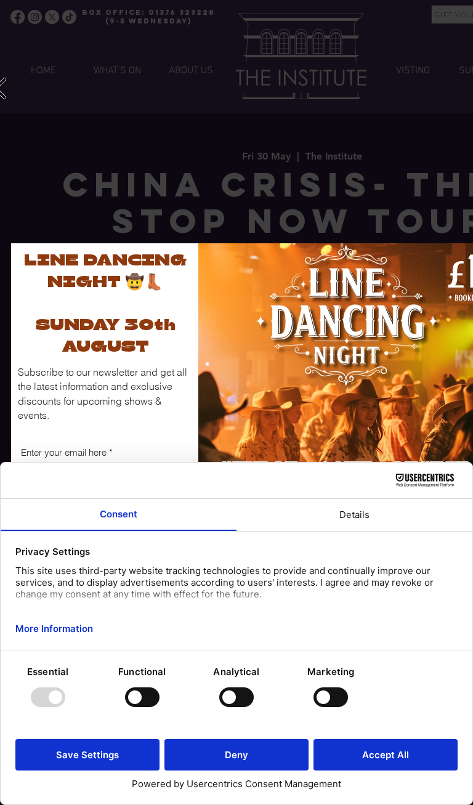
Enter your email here (64, 452)
